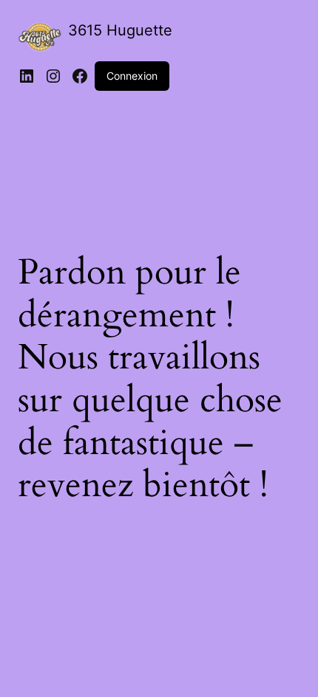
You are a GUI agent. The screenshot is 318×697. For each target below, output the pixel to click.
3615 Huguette (120, 30)
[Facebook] (80, 76)
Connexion (132, 75)
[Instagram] (53, 76)
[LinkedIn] (26, 76)
